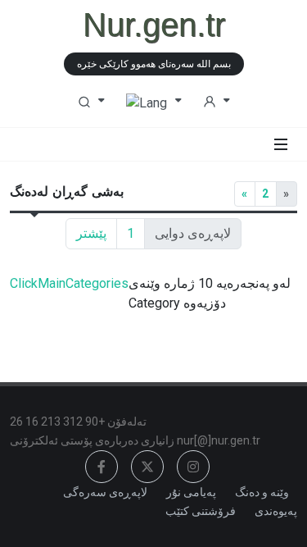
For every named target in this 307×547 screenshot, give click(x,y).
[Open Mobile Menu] (280, 144)
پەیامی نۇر (191, 492)
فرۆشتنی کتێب (200, 510)
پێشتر (91, 233)
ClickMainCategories (69, 283)
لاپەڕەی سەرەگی (105, 492)
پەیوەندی (276, 510)
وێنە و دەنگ (262, 492)
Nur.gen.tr (154, 25)
